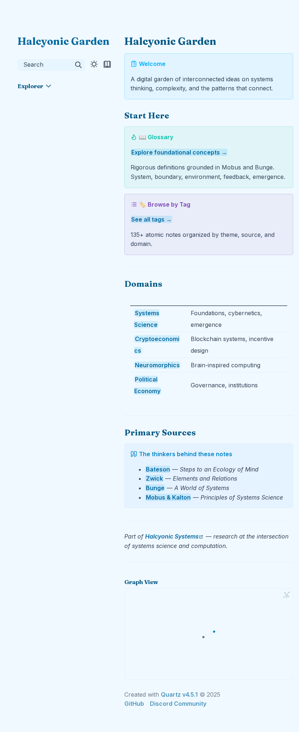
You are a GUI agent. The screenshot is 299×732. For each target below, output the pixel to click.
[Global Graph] (286, 595)
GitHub (134, 703)
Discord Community (178, 703)
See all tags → (151, 219)
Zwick (154, 478)
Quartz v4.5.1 (179, 694)
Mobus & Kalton (168, 497)
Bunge (155, 488)
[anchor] (176, 115)
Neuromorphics (157, 365)
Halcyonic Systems (172, 536)
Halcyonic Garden (63, 41)
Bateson (158, 469)
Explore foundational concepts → (179, 152)
